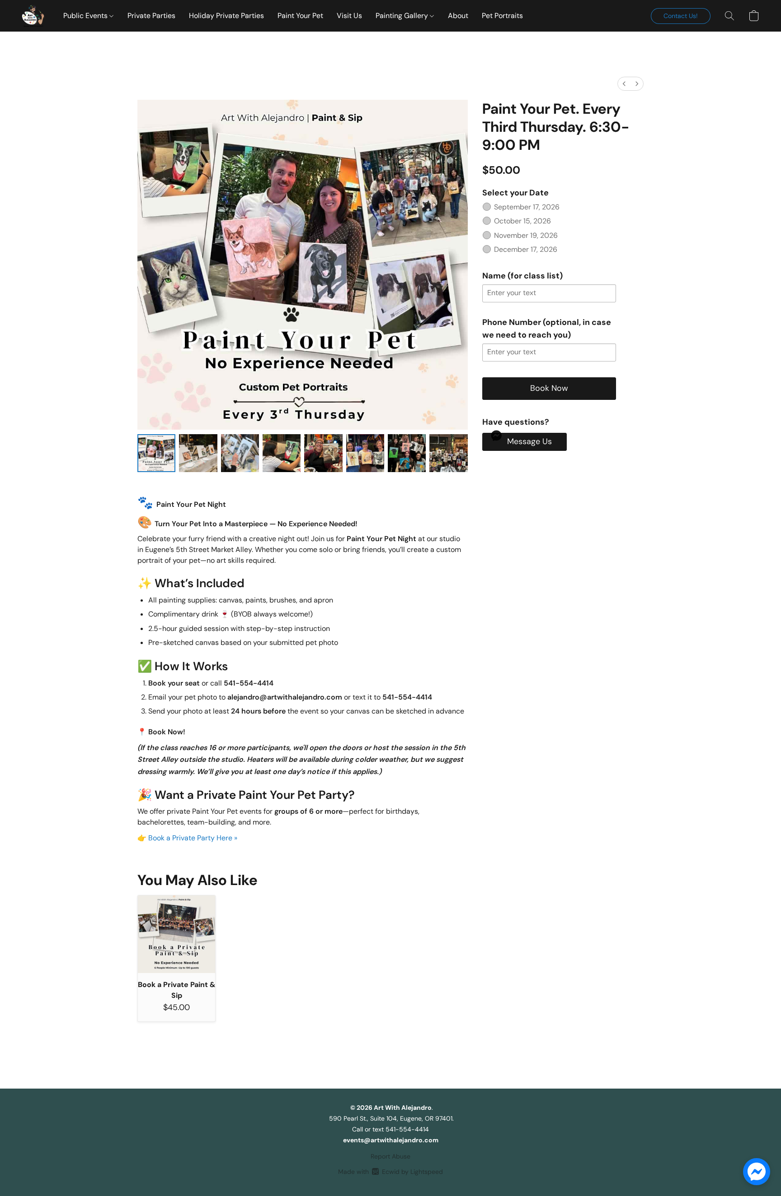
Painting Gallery (403, 15)
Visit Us (349, 15)
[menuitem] (624, 83)
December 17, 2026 (525, 249)
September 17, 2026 (527, 207)
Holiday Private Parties (226, 15)
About (458, 15)
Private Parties (151, 15)
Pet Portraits (502, 15)
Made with (390, 1172)
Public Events (86, 15)
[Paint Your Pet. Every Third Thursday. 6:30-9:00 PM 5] (365, 453)
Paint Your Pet (300, 15)
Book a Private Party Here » (192, 838)
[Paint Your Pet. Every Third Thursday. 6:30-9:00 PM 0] (156, 453)
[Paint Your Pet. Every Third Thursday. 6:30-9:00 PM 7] (448, 453)
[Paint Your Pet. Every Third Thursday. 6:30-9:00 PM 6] (407, 453)
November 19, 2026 (526, 235)
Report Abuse (390, 1156)
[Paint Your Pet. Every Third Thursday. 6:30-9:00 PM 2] (240, 453)
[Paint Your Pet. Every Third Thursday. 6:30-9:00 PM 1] (198, 453)
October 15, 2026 (522, 221)
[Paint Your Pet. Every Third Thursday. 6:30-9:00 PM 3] (282, 453)
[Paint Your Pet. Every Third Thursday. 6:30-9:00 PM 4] (323, 453)
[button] (33, 16)
